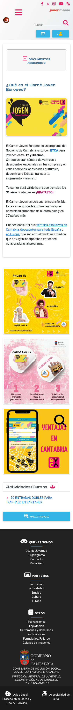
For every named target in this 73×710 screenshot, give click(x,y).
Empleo (36, 592)
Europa (36, 601)
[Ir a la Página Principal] (6, 20)
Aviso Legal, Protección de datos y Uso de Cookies (17, 699)
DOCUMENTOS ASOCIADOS (39, 61)
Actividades (36, 588)
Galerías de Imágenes (36, 642)
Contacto (36, 559)
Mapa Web (36, 563)
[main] (36, 150)
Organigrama (36, 555)
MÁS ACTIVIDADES (39, 517)
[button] (42, 4)
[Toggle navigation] (19, 12)
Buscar (38, 24)
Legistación (36, 626)
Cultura (36, 596)
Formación (36, 584)
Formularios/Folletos (36, 638)
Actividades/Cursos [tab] (27, 487)
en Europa (12, 234)
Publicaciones (36, 634)
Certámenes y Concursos (36, 630)
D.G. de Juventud (36, 550)
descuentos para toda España (40, 229)
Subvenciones (37, 621)
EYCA (54, 150)
